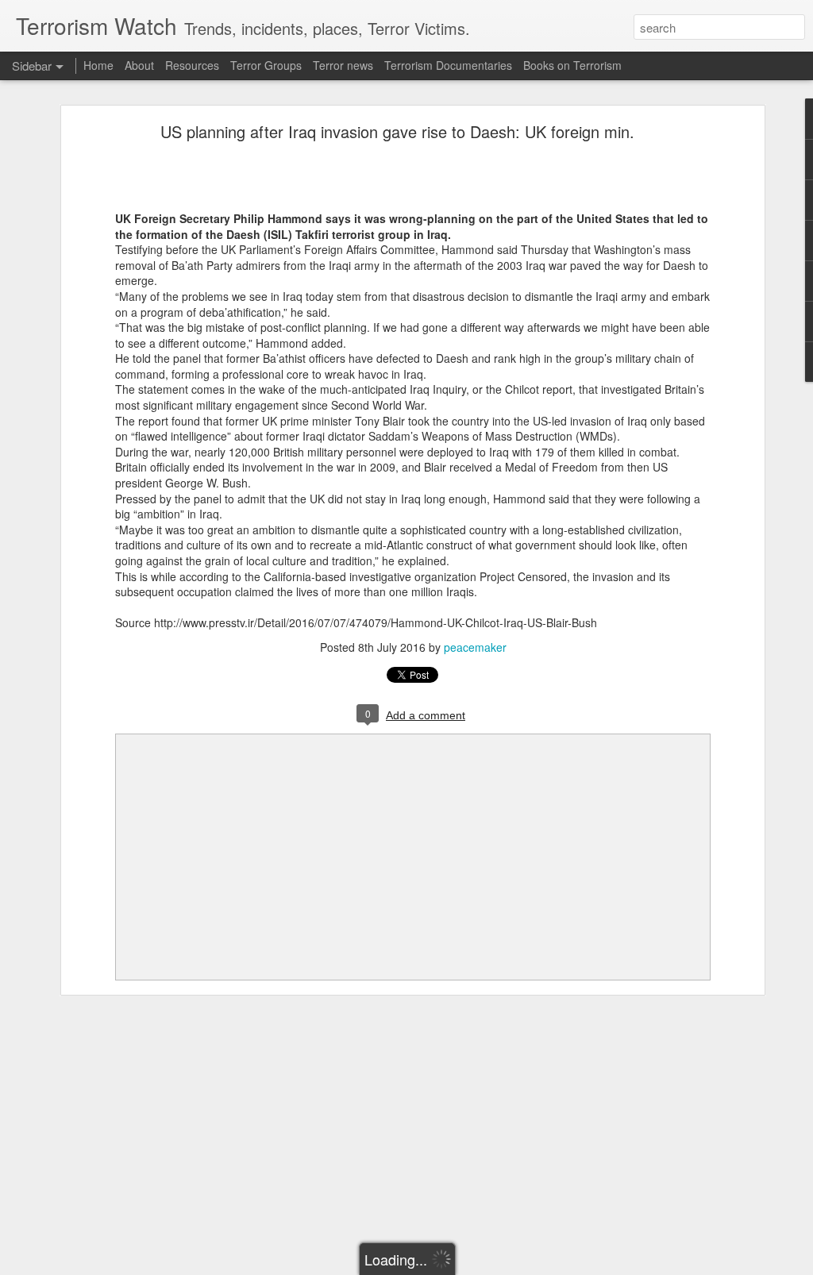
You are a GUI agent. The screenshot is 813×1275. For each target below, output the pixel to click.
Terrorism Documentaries (448, 65)
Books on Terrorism (572, 65)
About (139, 65)
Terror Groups (266, 65)
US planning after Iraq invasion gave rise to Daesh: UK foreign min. (397, 131)
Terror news (343, 65)
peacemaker (475, 647)
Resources (192, 65)
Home (98, 65)
